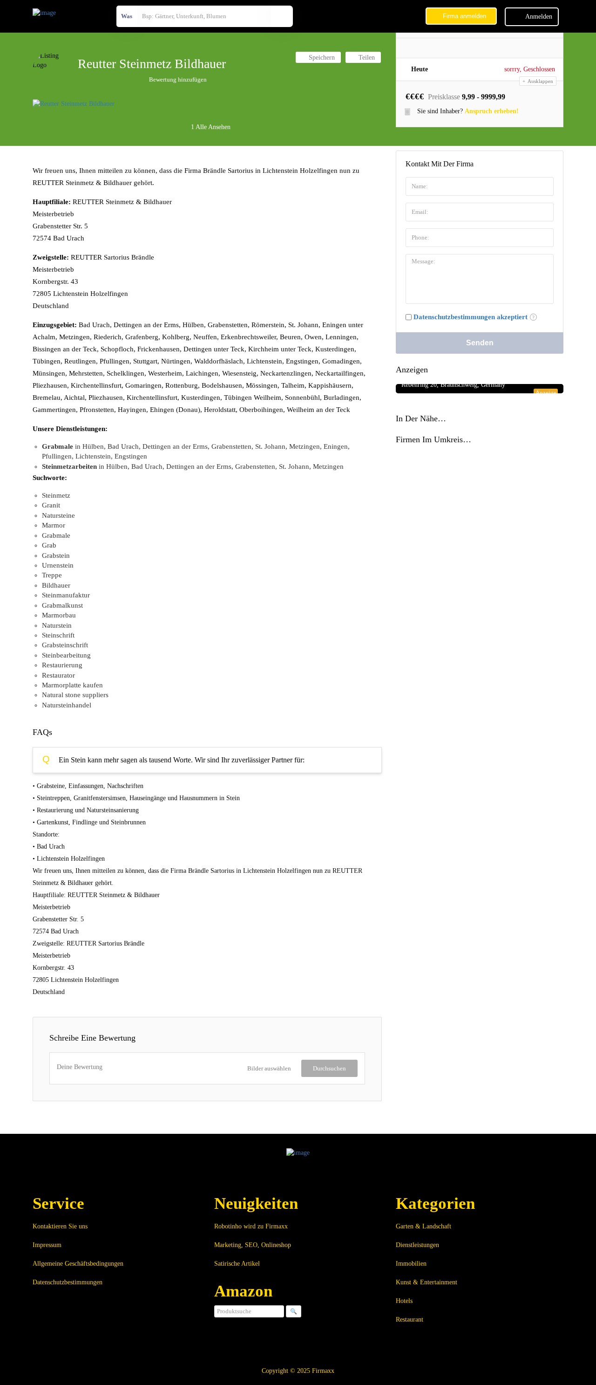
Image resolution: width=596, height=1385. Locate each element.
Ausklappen (540, 81)
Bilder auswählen (269, 1068)
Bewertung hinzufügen (178, 79)
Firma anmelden (463, 16)
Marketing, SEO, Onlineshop (252, 1244)
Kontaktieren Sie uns (60, 1226)
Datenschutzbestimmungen (67, 1282)
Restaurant (409, 1319)
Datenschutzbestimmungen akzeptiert (470, 317)
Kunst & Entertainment (426, 1282)
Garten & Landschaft (423, 1226)
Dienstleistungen (417, 1244)
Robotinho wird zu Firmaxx (251, 1226)
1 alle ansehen (209, 126)
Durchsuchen (329, 1068)
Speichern (321, 57)
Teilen (366, 57)
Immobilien (411, 1263)
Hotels (404, 1300)
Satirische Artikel (237, 1263)
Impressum (47, 1244)
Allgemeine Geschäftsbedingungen (78, 1263)
